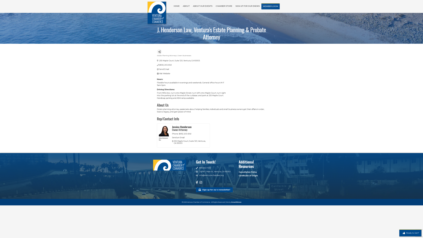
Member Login (270, 6)
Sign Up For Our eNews (248, 6)
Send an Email (178, 138)
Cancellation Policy (248, 172)
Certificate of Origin (248, 176)
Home (177, 6)
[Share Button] (159, 51)
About (186, 6)
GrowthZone (236, 202)
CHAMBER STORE (224, 6)
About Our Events (202, 6)
